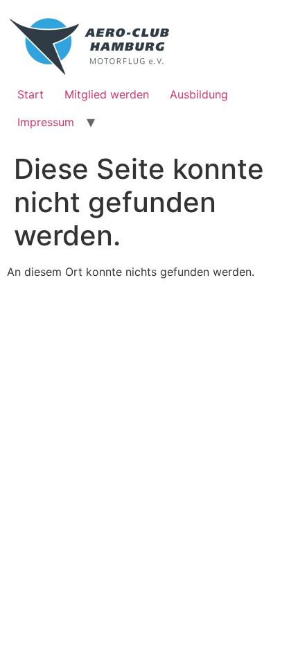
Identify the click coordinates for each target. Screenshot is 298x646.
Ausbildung (199, 94)
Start (30, 94)
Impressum (45, 122)
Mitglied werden (106, 94)
